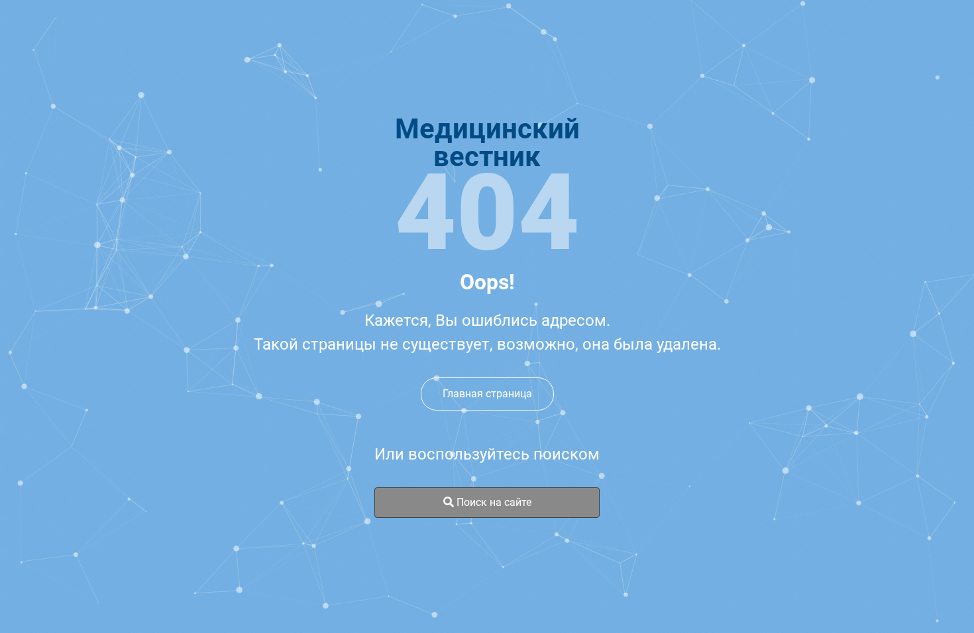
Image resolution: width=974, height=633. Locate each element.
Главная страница (487, 393)
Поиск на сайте (492, 502)
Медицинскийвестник (487, 143)
